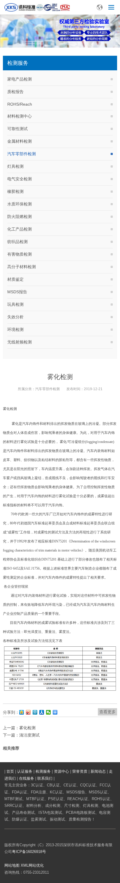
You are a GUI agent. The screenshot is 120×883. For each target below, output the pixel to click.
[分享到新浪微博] (28, 712)
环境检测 (15, 329)
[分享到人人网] (41, 712)
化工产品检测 (19, 229)
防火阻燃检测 (19, 216)
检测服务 (43, 771)
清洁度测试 (29, 735)
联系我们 (44, 778)
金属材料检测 (19, 141)
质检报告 (15, 91)
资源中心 (61, 771)
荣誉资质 (79, 771)
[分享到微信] (48, 712)
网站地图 (12, 865)
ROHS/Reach (19, 104)
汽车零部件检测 (21, 153)
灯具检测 (15, 166)
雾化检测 (27, 727)
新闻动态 (98, 771)
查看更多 (107, 711)
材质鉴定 (15, 279)
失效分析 (15, 317)
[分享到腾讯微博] (35, 712)
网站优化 (36, 865)
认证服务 (24, 771)
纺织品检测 (17, 241)
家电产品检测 (19, 79)
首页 (10, 771)
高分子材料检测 (21, 266)
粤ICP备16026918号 (29, 851)
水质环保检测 (19, 204)
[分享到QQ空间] (21, 712)
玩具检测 (15, 304)
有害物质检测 (19, 254)
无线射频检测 (19, 342)
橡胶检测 (15, 191)
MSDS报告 (17, 291)
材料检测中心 (19, 116)
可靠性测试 (17, 128)
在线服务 (26, 778)
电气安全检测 (19, 179)
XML (25, 865)
